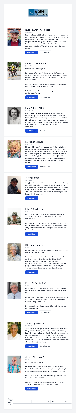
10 (53, 402)
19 (61, 402)
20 (66, 402)
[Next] (70, 402)
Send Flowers (45, 52)
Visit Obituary (31, 52)
